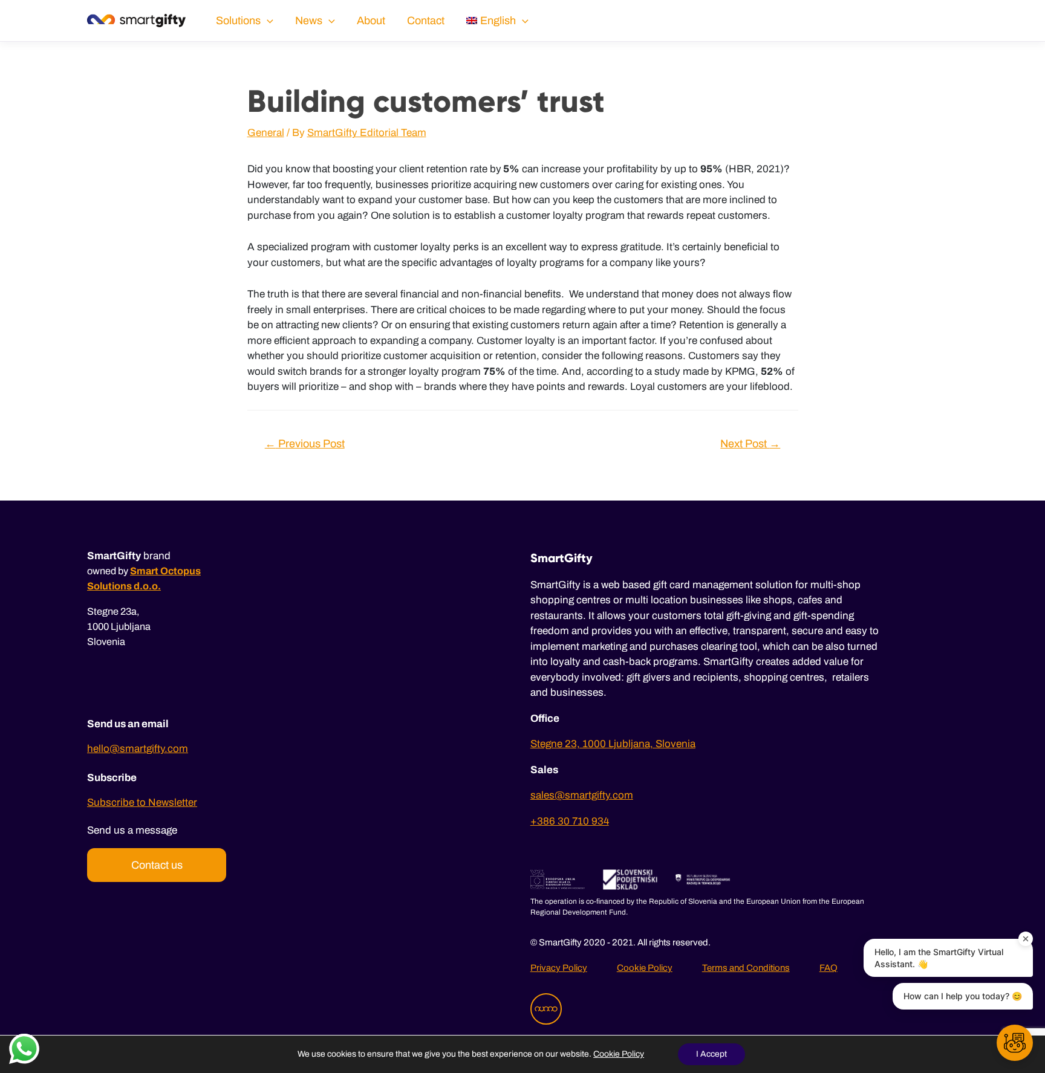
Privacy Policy (558, 968)
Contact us (157, 865)
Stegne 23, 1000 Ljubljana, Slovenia (612, 744)
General (265, 132)
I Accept (711, 1053)
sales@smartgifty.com (581, 795)
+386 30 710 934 (569, 821)
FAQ (828, 968)
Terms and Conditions (746, 968)
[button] (1015, 1043)
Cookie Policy (644, 968)
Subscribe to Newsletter (142, 802)
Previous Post (305, 444)
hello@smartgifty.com (137, 748)
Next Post (750, 444)
